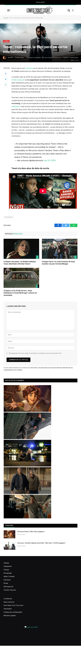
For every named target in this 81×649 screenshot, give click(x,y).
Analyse (6, 563)
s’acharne (29, 68)
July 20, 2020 (50, 160)
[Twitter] (6, 79)
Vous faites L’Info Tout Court (13, 605)
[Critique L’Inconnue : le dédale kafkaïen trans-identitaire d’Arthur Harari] (21, 249)
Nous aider (40, 2)
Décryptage (8, 573)
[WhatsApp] (6, 84)
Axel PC (10, 57)
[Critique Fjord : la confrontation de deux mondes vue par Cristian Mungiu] (59, 249)
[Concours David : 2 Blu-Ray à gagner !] (9, 534)
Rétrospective (8, 586)
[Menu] (8, 10)
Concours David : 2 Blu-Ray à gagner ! (31, 531)
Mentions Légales (10, 615)
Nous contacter (9, 602)
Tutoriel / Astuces (10, 590)
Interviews (7, 580)
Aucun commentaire (34, 57)
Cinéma (6, 41)
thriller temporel (18, 80)
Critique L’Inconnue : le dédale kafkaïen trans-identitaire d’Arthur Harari (20, 263)
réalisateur (15, 106)
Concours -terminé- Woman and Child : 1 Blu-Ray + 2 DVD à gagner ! (41, 543)
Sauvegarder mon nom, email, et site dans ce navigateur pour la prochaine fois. (35, 353)
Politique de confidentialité (13, 612)
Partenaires (8, 609)
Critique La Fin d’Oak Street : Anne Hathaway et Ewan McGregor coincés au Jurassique (20, 293)
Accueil (6, 18)
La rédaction (8, 598)
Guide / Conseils (9, 576)
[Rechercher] (68, 10)
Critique (6, 570)
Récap (6, 583)
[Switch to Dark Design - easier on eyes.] (72, 10)
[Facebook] (6, 74)
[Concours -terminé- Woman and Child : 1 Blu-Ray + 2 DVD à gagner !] (9, 546)
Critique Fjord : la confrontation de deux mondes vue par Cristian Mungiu (58, 263)
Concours (9, 525)
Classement (8, 566)
